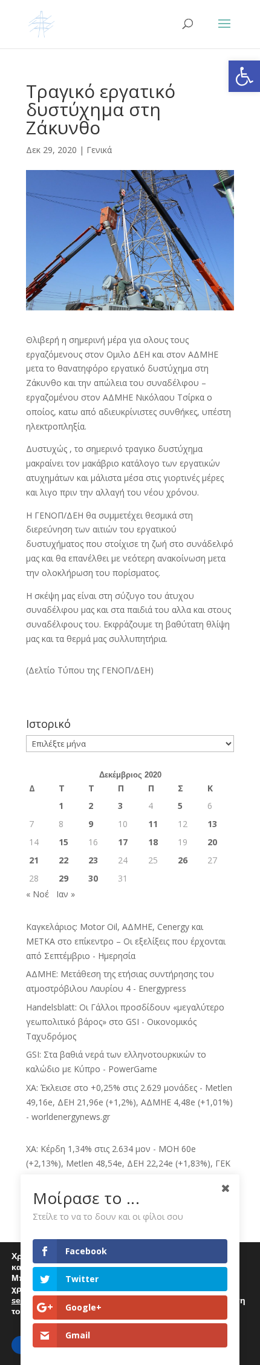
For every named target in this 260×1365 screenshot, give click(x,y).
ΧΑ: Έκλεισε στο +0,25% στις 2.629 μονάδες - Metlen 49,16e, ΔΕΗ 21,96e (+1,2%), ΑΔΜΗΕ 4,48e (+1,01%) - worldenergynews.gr (129, 1102)
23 (93, 860)
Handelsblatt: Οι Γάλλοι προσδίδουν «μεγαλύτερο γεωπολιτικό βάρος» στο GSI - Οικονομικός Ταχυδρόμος (125, 1021)
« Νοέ (37, 894)
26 (182, 860)
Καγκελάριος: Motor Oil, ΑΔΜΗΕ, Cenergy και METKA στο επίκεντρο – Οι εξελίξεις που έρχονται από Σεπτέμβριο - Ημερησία (126, 941)
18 (153, 842)
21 (34, 860)
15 (63, 842)
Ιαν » (65, 894)
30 (93, 878)
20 (212, 842)
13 (212, 824)
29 (63, 878)
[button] (244, 76)
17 (123, 842)
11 (153, 824)
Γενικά (99, 149)
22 (63, 860)
